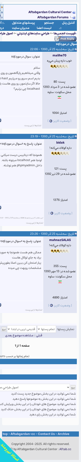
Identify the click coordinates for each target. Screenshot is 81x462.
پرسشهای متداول (23, 23)
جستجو (49, 23)
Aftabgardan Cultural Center (50, 12)
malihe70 (59, 55)
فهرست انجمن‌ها (65, 33)
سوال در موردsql (66, 44)
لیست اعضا (44, 28)
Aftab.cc (65, 449)
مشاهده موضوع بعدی (19, 335)
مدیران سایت (20, 28)
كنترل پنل (68, 23)
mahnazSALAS (60, 240)
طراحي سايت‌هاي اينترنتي (33, 33)
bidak (60, 142)
